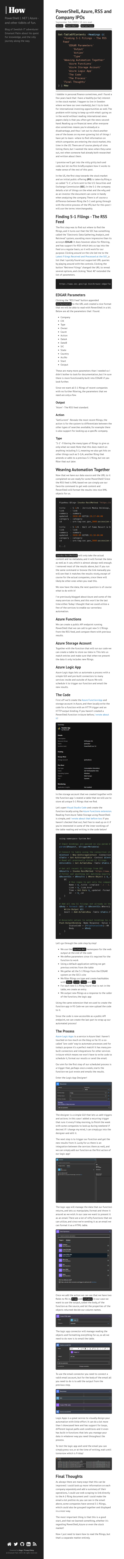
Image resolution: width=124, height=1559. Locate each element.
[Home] (9, 1544)
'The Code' (75, 74)
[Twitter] (16, 1544)
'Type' (77, 56)
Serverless (87, 26)
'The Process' (77, 78)
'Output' (78, 49)
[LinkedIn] (29, 1544)
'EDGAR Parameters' (81, 45)
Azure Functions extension (97, 811)
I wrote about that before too (86, 818)
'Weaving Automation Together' (84, 60)
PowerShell (72, 26)
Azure (59, 26)
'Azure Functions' (80, 63)
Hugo (21, 1550)
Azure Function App (92, 700)
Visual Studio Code (77, 807)
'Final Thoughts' (74, 81)
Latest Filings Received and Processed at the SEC (81, 256)
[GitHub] (22, 1544)
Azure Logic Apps (65, 1036)
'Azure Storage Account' (84, 67)
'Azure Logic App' (80, 71)
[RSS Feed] (34, 1544)
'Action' (78, 52)
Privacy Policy (29, 1550)
